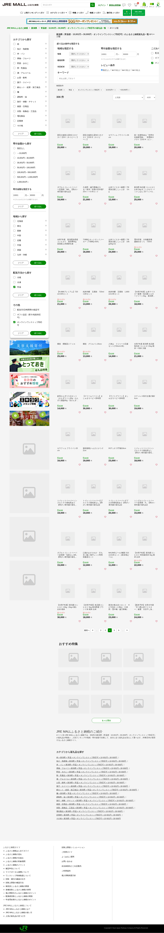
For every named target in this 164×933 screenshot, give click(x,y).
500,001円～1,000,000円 (27, 177)
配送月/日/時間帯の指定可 (28, 310)
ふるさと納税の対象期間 (15, 861)
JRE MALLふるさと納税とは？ (18, 909)
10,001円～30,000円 (25, 158)
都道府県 (61, 60)
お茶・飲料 (22, 78)
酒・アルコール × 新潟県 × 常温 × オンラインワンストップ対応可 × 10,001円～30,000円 (92, 779)
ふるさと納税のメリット (15, 865)
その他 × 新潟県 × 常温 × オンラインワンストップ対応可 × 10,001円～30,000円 (88, 818)
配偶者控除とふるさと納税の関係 (19, 896)
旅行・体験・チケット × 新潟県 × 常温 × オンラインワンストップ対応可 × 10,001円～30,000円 (95, 801)
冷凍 (19, 282)
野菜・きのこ (23, 63)
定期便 (20, 121)
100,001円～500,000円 (26, 172)
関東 (19, 231)
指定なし (21, 148)
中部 (19, 235)
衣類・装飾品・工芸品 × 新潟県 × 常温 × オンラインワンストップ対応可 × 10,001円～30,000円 (95, 808)
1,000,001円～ (23, 182)
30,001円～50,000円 (25, 163)
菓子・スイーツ (24, 82)
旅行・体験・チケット (26, 102)
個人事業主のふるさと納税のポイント (21, 893)
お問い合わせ (67, 861)
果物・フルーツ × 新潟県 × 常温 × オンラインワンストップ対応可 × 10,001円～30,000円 (92, 768)
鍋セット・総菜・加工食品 (28, 87)
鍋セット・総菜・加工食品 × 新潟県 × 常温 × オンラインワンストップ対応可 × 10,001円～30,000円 (96, 790)
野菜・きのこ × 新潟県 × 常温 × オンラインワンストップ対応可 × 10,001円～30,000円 (91, 772)
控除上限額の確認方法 (15, 883)
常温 (19, 287)
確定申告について (13, 868)
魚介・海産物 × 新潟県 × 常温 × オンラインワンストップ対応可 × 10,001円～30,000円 (91, 761)
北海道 (20, 221)
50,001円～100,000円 (26, 167)
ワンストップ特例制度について (18, 876)
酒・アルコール (24, 73)
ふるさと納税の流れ (14, 854)
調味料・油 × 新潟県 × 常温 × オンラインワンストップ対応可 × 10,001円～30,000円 (90, 797)
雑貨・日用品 (23, 106)
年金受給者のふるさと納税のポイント (21, 900)
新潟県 (34, 28)
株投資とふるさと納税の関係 (17, 886)
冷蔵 (19, 277)
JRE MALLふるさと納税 (17, 28)
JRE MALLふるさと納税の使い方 (19, 912)
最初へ (87, 630)
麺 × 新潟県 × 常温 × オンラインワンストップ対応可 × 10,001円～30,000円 (87, 793)
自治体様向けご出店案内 (71, 866)
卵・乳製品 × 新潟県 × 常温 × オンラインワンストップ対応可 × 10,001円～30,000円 (90, 775)
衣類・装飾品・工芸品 (26, 111)
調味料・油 (22, 97)
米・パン (21, 54)
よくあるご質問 (68, 857)
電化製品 (21, 116)
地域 (59, 54)
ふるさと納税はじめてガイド (17, 851)
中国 (19, 245)
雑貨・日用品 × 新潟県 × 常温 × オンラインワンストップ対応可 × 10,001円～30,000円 (91, 804)
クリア (21, 134)
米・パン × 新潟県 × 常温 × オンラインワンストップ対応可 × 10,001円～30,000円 (89, 765)
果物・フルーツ (24, 58)
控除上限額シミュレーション (73, 847)
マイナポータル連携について (17, 872)
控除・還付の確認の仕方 (15, 879)
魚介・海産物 (23, 49)
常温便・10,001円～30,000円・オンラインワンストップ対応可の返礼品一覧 (73, 28)
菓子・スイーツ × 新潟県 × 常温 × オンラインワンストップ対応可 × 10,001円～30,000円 (92, 786)
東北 (19, 226)
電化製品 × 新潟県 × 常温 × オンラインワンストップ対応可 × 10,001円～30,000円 (89, 811)
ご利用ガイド (67, 852)
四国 (19, 250)
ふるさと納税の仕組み (15, 858)
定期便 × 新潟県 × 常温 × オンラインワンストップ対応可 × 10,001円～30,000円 (88, 815)
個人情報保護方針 (69, 875)
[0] (135, 5)
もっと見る (106, 720)
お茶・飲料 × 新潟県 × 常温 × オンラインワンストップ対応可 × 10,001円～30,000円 (90, 783)
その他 (20, 125)
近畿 (19, 240)
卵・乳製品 (22, 68)
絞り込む (38, 134)
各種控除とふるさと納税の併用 (18, 890)
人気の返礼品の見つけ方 (15, 916)
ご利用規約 (66, 871)
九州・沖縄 (22, 255)
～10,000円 (22, 153)
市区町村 (61, 67)
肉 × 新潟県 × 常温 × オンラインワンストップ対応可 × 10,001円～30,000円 (87, 757)
